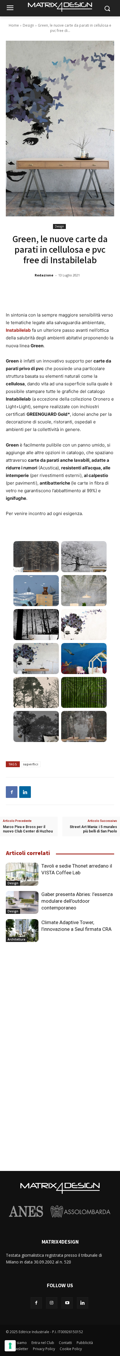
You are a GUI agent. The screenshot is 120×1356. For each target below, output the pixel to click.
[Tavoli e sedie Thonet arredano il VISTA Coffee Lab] (22, 874)
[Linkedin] (25, 792)
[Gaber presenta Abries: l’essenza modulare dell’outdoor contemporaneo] (22, 902)
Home (14, 25)
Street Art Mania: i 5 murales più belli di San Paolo (93, 829)
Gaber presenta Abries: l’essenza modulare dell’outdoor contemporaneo (77, 901)
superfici (30, 764)
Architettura (16, 939)
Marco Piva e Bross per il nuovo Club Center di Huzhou (28, 829)
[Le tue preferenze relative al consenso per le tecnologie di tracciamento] (10, 1345)
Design (28, 25)
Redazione (44, 275)
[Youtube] (67, 1303)
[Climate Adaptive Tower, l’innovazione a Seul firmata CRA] (22, 930)
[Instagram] (51, 1303)
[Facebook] (11, 792)
